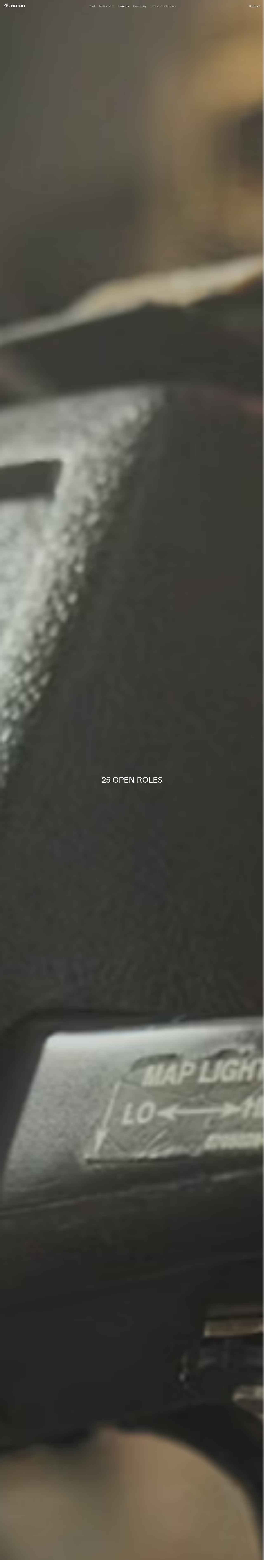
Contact (254, 6)
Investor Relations (163, 6)
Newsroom (106, 6)
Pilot (92, 6)
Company (139, 6)
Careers (123, 6)
